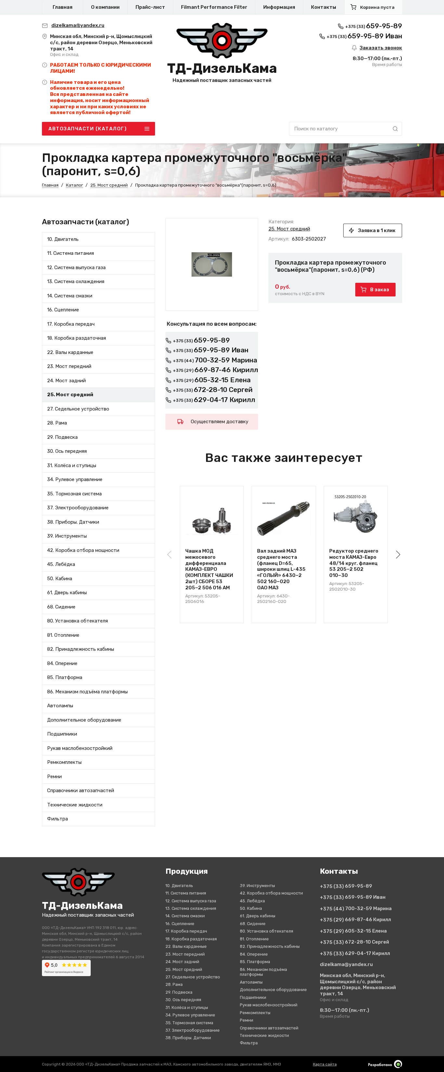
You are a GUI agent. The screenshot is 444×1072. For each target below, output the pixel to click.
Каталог (74, 185)
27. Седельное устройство (78, 409)
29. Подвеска (62, 437)
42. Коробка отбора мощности (83, 550)
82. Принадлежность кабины (80, 649)
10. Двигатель (63, 239)
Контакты (323, 7)
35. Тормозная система (74, 493)
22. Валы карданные (70, 352)
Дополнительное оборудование (84, 720)
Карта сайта (325, 1064)
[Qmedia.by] (385, 1064)
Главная (62, 7)
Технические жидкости (74, 804)
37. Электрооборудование (78, 508)
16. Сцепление (63, 310)
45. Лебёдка (61, 564)
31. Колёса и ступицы (71, 465)
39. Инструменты (67, 536)
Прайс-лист (150, 7)
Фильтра (57, 819)
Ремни (54, 776)
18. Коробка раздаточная (76, 338)
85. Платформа (64, 677)
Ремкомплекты (64, 762)
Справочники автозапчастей (80, 790)
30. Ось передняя (67, 451)
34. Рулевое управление (74, 479)
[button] (397, 554)
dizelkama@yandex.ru (346, 964)
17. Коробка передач (71, 324)
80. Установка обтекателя (77, 621)
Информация (279, 7)
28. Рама (57, 423)
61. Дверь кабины (67, 592)
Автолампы (60, 706)
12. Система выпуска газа (76, 267)
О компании (105, 7)
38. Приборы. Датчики (73, 522)
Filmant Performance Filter (214, 7)
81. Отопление (63, 635)
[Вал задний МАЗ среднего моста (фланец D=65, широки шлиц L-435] (283, 517)
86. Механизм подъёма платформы (87, 691)
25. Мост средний (109, 185)
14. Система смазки (69, 295)
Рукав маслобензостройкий (79, 748)
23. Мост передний (69, 366)
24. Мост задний (66, 380)
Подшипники (62, 734)
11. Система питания (70, 253)
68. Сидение (61, 606)
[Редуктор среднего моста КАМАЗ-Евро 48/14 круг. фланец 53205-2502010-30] (355, 517)
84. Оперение (62, 663)
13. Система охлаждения (75, 281)
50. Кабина (59, 578)
